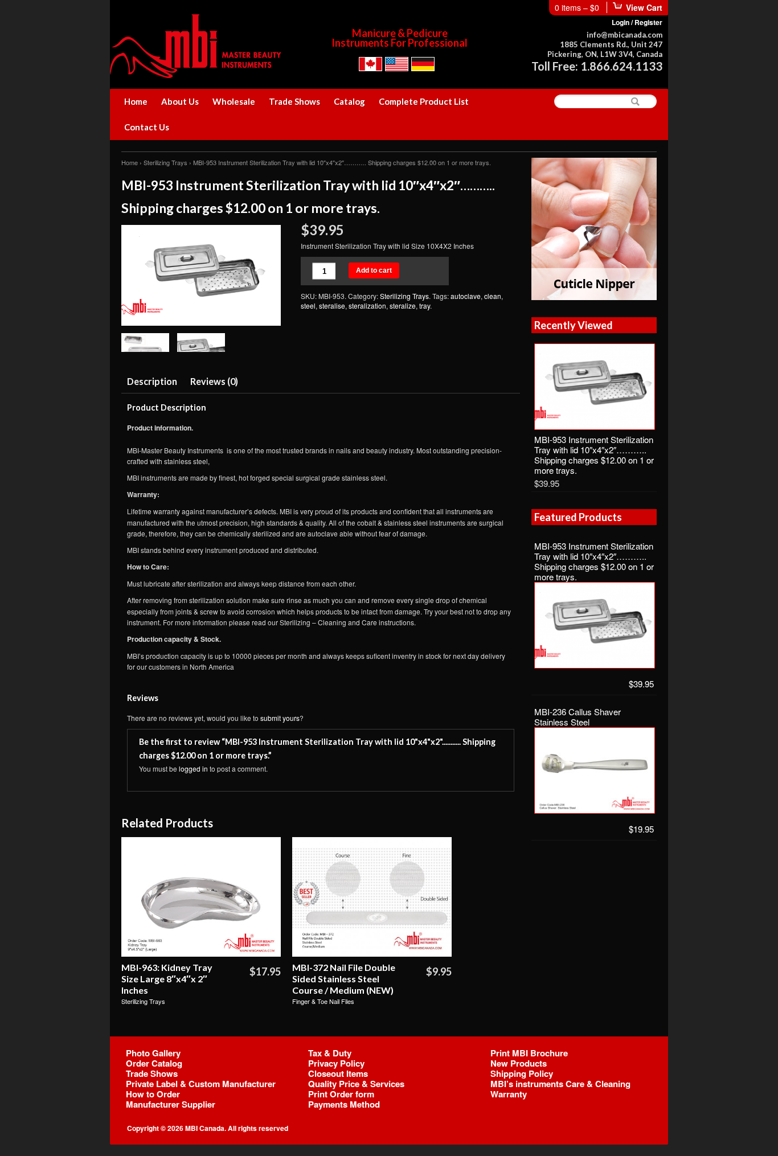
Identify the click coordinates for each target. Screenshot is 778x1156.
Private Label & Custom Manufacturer (201, 1083)
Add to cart (374, 270)
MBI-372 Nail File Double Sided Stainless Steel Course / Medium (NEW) (343, 978)
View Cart (644, 7)
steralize (403, 305)
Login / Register (637, 22)
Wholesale (233, 101)
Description (152, 381)
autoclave (466, 296)
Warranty (508, 1094)
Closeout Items (338, 1073)
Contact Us (146, 127)
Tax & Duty (329, 1053)
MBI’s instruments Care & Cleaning (560, 1083)
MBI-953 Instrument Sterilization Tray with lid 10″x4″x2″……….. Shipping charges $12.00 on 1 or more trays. (594, 454)
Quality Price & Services (356, 1083)
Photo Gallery (153, 1053)
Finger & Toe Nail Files (323, 1001)
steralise (332, 305)
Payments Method (344, 1104)
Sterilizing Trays (165, 162)
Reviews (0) (214, 381)
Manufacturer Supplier (170, 1104)
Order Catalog (154, 1063)
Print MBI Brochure (529, 1053)
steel (308, 305)
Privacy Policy (336, 1063)
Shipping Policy (521, 1073)
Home (136, 101)
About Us (180, 101)
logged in (193, 768)
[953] (201, 276)
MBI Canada (204, 1128)
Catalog (349, 101)
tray (424, 305)
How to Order (153, 1094)
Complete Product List (424, 101)
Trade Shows (294, 101)
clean (492, 296)
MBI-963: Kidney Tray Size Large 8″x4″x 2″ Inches (166, 978)
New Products (518, 1063)
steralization (367, 305)
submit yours (280, 718)
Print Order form (341, 1094)
